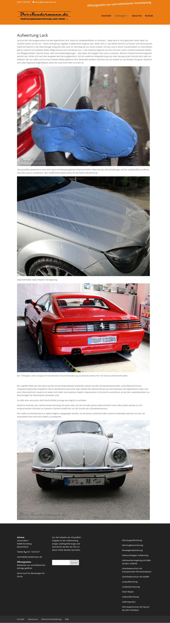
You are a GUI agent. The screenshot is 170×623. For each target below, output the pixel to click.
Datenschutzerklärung (51, 619)
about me (137, 16)
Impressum (33, 619)
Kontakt (149, 16)
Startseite (106, 16)
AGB (67, 619)
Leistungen (120, 16)
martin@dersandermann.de (29, 557)
